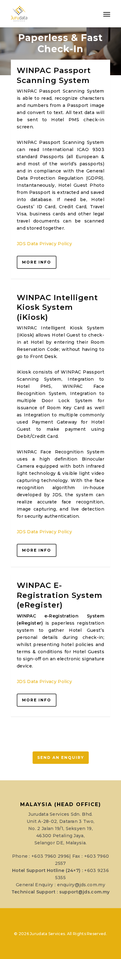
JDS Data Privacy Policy (44, 243)
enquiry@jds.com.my (81, 885)
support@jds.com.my (84, 892)
